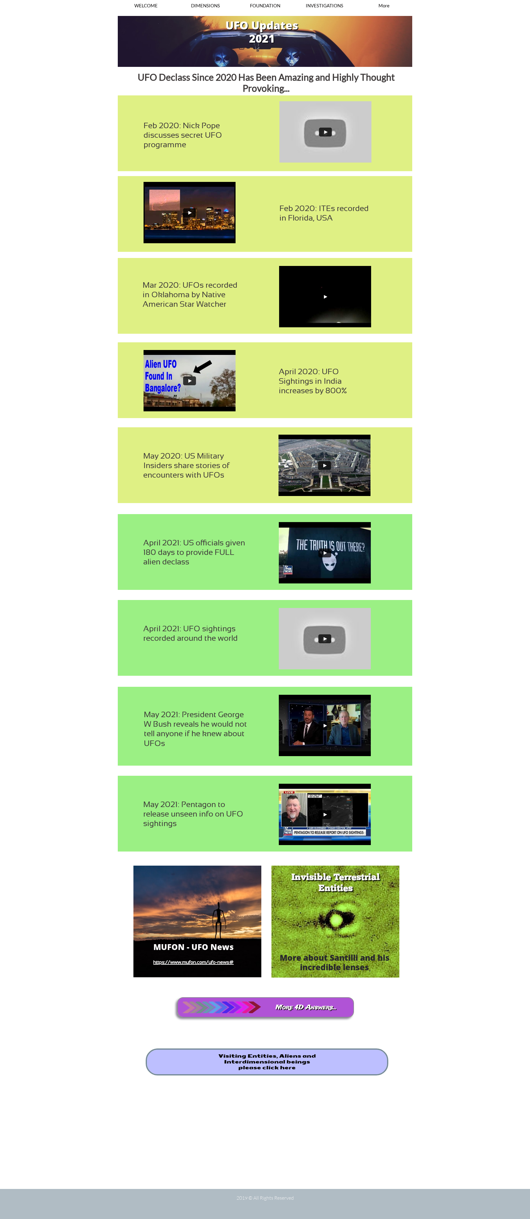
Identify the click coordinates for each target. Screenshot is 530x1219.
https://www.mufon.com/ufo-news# (193, 962)
